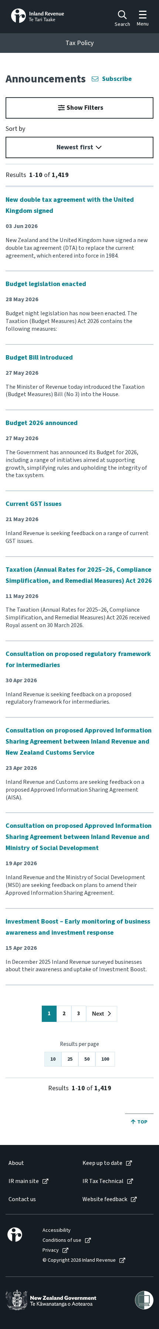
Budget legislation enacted (46, 284)
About (16, 1163)
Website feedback (104, 1199)
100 (105, 1059)
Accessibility (57, 1230)
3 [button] (78, 1013)
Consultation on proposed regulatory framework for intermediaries (78, 659)
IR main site (24, 1181)
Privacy (51, 1250)
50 (86, 1059)
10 (52, 1059)
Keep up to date (102, 1163)
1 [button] (49, 1013)
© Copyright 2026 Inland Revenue (79, 1260)
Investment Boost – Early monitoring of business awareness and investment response (78, 927)
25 (69, 1059)
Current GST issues (33, 504)
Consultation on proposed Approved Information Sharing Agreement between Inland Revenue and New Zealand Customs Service (79, 741)
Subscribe (117, 79)
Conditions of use (62, 1240)
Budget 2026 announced (42, 423)
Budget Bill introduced (39, 357)
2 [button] (63, 1013)
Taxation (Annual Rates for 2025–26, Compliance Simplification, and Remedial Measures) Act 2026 (79, 575)
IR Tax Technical (103, 1181)
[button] (101, 1014)
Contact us (22, 1199)
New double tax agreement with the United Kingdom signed (70, 205)
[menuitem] (37, 1163)
